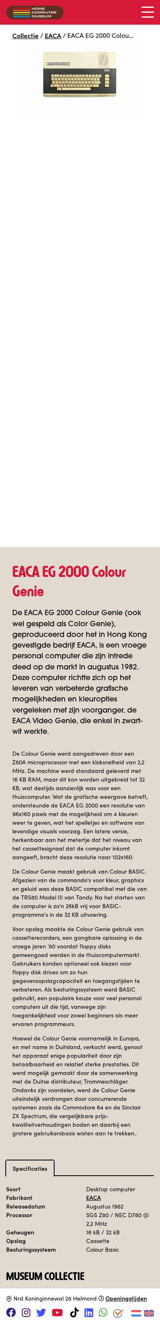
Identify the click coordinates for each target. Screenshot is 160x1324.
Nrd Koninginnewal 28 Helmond (55, 1298)
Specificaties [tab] (30, 1168)
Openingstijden (126, 1298)
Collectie (25, 35)
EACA (53, 35)
